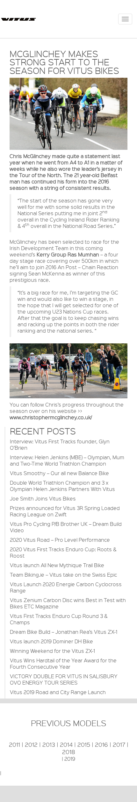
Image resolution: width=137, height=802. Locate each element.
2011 (14, 744)
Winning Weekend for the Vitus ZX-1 (52, 650)
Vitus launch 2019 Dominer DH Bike (51, 641)
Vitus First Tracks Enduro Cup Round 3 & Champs (58, 619)
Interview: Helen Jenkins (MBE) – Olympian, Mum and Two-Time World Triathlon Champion (67, 460)
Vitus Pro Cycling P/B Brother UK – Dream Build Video (66, 527)
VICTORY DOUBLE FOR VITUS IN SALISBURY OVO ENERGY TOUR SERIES (64, 679)
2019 (69, 758)
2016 (101, 744)
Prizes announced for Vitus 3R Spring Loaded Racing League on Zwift (65, 511)
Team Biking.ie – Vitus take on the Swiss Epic (63, 574)
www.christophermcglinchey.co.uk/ (51, 417)
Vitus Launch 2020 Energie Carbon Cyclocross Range (66, 587)
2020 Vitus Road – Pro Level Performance (60, 539)
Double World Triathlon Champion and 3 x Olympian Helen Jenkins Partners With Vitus (62, 485)
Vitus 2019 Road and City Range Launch (58, 692)
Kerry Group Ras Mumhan (68, 254)
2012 (31, 744)
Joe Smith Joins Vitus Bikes (43, 498)
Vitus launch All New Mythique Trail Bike (57, 565)
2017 (119, 744)
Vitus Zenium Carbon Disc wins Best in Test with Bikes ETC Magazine (68, 603)
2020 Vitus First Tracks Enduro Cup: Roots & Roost (63, 552)
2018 (68, 752)
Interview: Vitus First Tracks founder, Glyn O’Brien (60, 444)
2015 (83, 744)
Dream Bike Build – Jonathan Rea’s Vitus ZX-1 (63, 631)
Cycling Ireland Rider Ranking (84, 219)
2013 (48, 744)
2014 (66, 744)
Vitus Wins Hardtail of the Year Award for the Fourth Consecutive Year (63, 663)
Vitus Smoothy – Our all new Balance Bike (59, 473)
